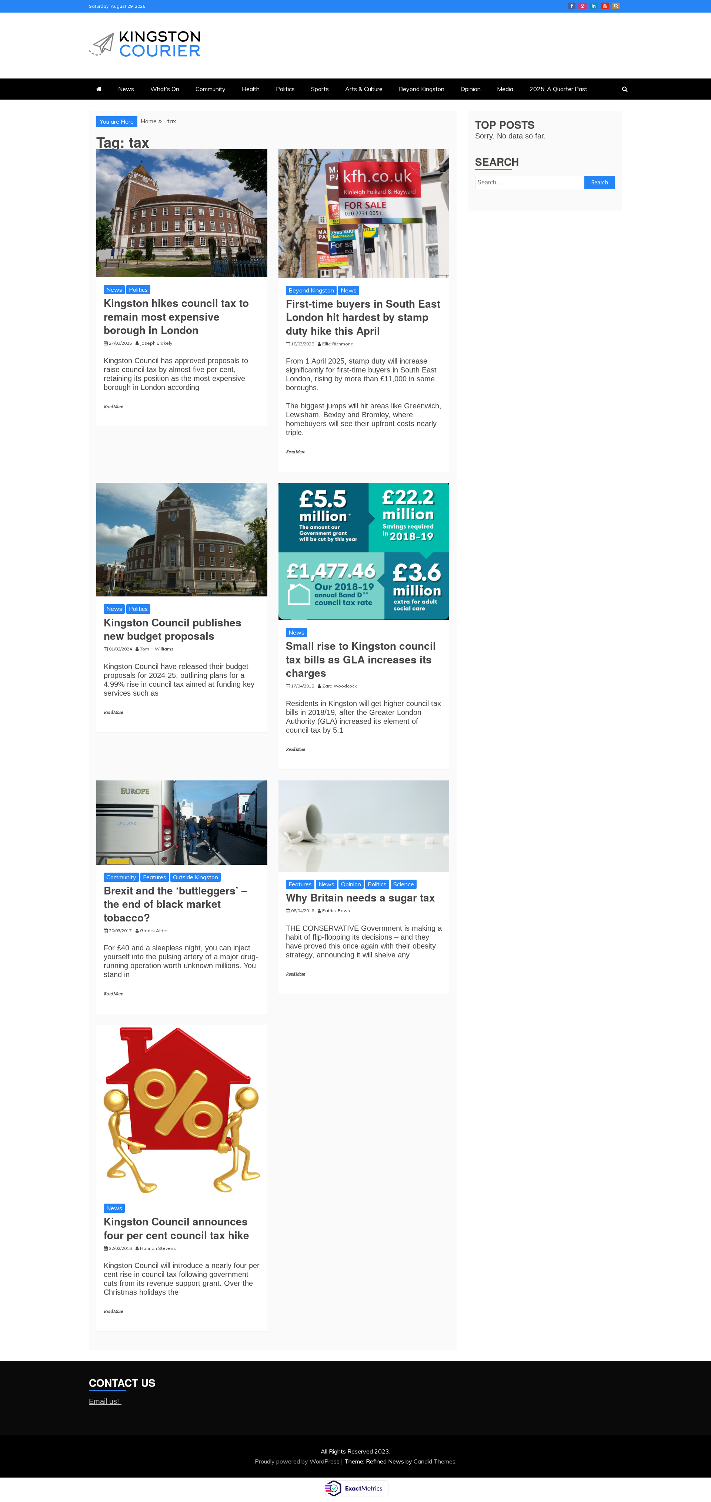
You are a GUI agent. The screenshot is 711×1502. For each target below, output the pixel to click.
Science (403, 884)
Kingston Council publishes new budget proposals (172, 629)
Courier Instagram (582, 6)
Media (505, 89)
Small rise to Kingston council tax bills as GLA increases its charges (361, 659)
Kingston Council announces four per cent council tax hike (176, 1228)
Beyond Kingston (421, 89)
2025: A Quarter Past (558, 89)
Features (154, 877)
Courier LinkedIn (594, 6)
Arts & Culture (364, 89)
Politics (285, 89)
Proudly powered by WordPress (298, 1461)
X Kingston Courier (616, 6)
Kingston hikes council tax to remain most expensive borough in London (176, 316)
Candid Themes (434, 1461)
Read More (113, 406)
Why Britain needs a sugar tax (360, 897)
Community (211, 89)
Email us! (105, 1401)
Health (251, 89)
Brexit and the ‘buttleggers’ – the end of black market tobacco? (175, 904)
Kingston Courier (571, 6)
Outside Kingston (195, 877)
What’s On (164, 89)
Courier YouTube (605, 6)
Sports (320, 89)
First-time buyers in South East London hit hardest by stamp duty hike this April (363, 317)
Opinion (471, 89)
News (126, 89)
